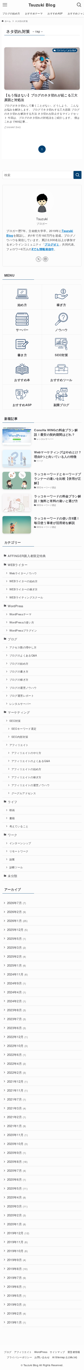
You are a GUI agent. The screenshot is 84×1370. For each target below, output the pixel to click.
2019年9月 (16, 1260)
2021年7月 (16, 1099)
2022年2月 (16, 1072)
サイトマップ (57, 1352)
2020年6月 (16, 1179)
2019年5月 (16, 1295)
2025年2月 (16, 956)
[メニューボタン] (5, 5)
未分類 (12, 876)
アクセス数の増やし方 (23, 647)
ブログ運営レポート (21, 695)
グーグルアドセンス (23, 793)
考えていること (19, 826)
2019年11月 (17, 1242)
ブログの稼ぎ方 (19, 679)
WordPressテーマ (20, 614)
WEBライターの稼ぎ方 (23, 589)
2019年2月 (16, 1313)
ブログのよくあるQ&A (23, 655)
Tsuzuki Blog (42, 5)
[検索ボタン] (79, 5)
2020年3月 (17, 1206)
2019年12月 (18, 1233)
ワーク (12, 835)
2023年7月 (16, 1019)
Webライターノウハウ (23, 573)
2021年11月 (17, 1090)
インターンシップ (20, 843)
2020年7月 (16, 1170)
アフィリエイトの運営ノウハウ (30, 785)
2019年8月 (17, 1269)
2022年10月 (17, 1045)
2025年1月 (16, 965)
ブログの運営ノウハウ (23, 688)
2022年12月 (17, 1037)
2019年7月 (16, 1277)
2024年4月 (16, 992)
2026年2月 (16, 912)
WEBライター (18, 565)
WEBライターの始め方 (23, 581)
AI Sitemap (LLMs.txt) (64, 1357)
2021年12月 (17, 1081)
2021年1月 (16, 1126)
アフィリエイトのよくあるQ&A (30, 761)
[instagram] (45, 259)
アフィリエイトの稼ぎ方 (26, 777)
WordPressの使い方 (21, 622)
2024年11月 (17, 974)
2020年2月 (16, 1215)
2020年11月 (17, 1135)
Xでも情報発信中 (43, 249)
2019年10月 (17, 1251)
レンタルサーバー (20, 704)
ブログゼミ (51, 244)
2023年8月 (16, 1010)
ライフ (12, 802)
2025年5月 (16, 938)
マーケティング (19, 712)
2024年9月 (16, 983)
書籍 (12, 818)
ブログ (12, 639)
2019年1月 (16, 1322)
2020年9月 (16, 1152)
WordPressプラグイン (23, 630)
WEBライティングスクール (26, 597)
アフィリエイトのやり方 (26, 753)
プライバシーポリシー (19, 1357)
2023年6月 (16, 1028)
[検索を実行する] (77, 175)
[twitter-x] (38, 259)
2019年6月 (16, 1286)
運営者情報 (73, 1352)
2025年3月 (16, 947)
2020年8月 (17, 1161)
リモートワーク (19, 851)
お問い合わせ (42, 1357)
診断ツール (16, 867)
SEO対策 (15, 721)
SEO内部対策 (19, 737)
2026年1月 (17, 920)
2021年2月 (16, 1117)
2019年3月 (16, 1304)
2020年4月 (16, 1197)
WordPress (15, 606)
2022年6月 (16, 1054)
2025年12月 (17, 929)
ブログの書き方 (19, 671)
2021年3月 (16, 1108)
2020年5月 (17, 1188)
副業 (12, 859)
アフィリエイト (19, 745)
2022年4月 (16, 1063)
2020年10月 (17, 1143)
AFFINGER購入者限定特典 (27, 556)
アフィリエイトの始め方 (26, 769)
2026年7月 (16, 903)
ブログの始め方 (19, 663)
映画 (12, 810)
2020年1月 (16, 1224)
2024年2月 (16, 1001)
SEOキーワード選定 (23, 729)
